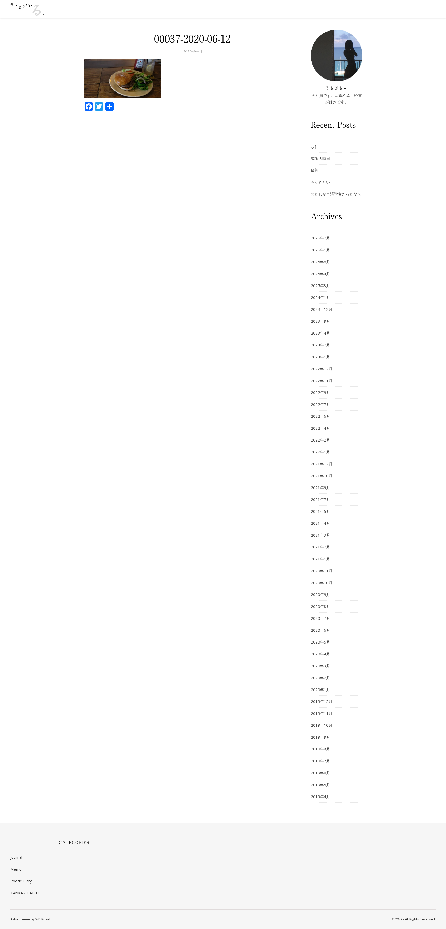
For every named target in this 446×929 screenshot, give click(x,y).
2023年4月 (320, 333)
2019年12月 (321, 701)
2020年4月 (320, 653)
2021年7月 (320, 499)
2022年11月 (321, 380)
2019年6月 (320, 772)
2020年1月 (320, 689)
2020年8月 (320, 606)
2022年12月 (321, 368)
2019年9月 (320, 737)
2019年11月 (321, 713)
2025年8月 (320, 261)
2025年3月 (320, 285)
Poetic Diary (21, 881)
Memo (16, 869)
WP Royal (42, 919)
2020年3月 (320, 665)
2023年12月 (321, 309)
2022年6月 (320, 416)
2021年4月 (320, 523)
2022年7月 (320, 404)
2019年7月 (320, 760)
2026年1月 (320, 249)
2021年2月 (320, 546)
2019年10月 (321, 725)
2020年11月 (321, 570)
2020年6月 (320, 630)
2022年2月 (320, 440)
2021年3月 (320, 535)
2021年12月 (321, 463)
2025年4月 (320, 273)
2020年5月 (320, 642)
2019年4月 (320, 796)
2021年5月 (320, 511)
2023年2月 (320, 344)
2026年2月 (320, 238)
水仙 (314, 146)
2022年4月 (320, 428)
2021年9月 (320, 487)
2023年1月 (320, 356)
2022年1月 (320, 451)
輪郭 (314, 170)
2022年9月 (320, 392)
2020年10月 (321, 582)
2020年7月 (320, 618)
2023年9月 (320, 321)
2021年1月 (320, 558)
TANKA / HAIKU (24, 892)
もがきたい (320, 182)
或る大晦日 (320, 158)
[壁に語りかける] (27, 9)
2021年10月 (321, 475)
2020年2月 (320, 677)
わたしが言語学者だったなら (336, 194)
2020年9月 (320, 594)
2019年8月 (320, 749)
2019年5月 (320, 784)
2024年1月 (320, 297)
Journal (16, 857)
